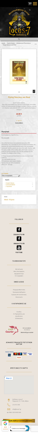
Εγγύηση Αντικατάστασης (19, 294)
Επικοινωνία (19, 297)
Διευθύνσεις (19, 316)
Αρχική (7, 180)
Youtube (19, 252)
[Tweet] (18, 120)
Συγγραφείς (5, 173)
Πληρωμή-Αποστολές (19, 289)
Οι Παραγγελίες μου (19, 314)
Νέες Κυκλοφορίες (19, 271)
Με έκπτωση (19, 269)
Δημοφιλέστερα (19, 273)
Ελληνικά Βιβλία (10, 184)
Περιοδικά (9, 186)
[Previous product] (35, 44)
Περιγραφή (5, 131)
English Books (10, 183)
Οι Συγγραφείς (19, 276)
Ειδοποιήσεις (19, 318)
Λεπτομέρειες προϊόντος (10, 135)
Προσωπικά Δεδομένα (19, 292)
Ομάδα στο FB (19, 243)
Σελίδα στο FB (19, 234)
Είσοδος (19, 312)
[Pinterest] (20, 120)
